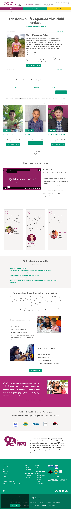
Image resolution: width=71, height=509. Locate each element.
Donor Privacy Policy (35, 505)
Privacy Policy (6, 478)
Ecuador (27, 477)
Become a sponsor (34, 65)
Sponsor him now (13, 144)
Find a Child (61, 92)
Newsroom (6, 474)
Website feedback (17, 483)
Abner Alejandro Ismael (56, 134)
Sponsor (35, 8)
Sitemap (6, 490)
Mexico (38, 481)
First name (64, 103)
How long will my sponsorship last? (20, 273)
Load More (35, 151)
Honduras (38, 479)
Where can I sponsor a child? (18, 268)
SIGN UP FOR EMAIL (8, 481)
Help (4, 483)
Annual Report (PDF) (53, 476)
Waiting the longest (53, 103)
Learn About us (20, 5)
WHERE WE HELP (29, 462)
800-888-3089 (6, 465)
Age (60, 103)
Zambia (38, 467)
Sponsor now (35, 370)
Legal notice (43, 505)
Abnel (27, 134)
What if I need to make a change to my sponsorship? (25, 275)
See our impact (39, 4)
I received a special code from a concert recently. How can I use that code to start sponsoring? (33, 281)
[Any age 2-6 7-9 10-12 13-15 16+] (59, 88)
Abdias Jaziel (8, 134)
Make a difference (28, 4)
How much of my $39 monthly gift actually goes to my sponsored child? (30, 270)
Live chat (9, 483)
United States (39, 483)
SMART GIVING (52, 462)
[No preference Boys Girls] (38, 88)
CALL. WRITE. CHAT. (8, 462)
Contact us (59, 2)
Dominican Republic (40, 475)
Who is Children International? (18, 278)
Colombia (28, 475)
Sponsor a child (7, 473)
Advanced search (11, 92)
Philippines (28, 469)
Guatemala (38, 477)
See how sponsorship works (36, 26)
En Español (66, 2)
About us (5, 471)
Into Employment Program (48, 5)
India (27, 467)
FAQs (4, 476)
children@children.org (9, 466)
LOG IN (59, 8)
